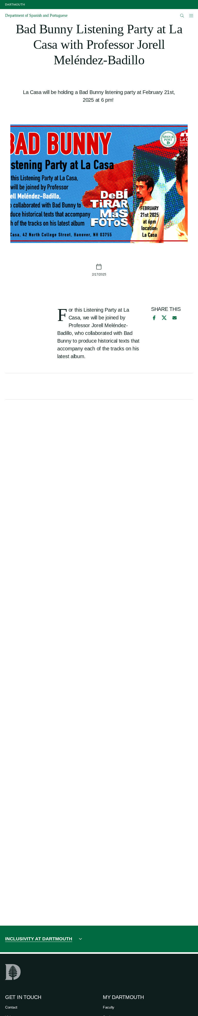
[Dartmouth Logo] (15, 4)
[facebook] (153, 318)
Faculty (108, 1007)
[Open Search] (182, 16)
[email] (174, 317)
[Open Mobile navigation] (191, 15)
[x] (164, 318)
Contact (11, 1007)
